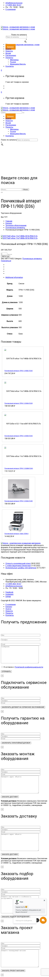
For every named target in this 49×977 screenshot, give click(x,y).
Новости (9, 611)
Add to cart (5, 256)
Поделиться (6, 261)
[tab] (26, 277)
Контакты (9, 615)
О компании (10, 9)
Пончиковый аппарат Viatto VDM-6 (16, 533)
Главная (8, 221)
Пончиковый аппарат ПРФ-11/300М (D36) (18, 468)
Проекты (9, 613)
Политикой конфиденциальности (29, 667)
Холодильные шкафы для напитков (20, 568)
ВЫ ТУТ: (4, 217)
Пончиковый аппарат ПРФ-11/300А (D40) (18, 501)
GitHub (8, 596)
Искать (25, 189)
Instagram (9, 594)
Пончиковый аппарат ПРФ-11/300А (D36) (18, 436)
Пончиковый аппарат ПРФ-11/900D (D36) (18, 371)
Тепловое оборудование (15, 225)
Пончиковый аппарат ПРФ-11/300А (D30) (18, 403)
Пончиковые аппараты (15, 228)
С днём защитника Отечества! (18, 566)
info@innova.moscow (13, 3)
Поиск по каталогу (19, 35)
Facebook (9, 592)
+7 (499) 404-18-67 (13, 5)
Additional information (14, 277)
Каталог (8, 223)
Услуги (8, 609)
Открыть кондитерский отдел (18, 563)
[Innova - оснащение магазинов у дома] (18, 28)
